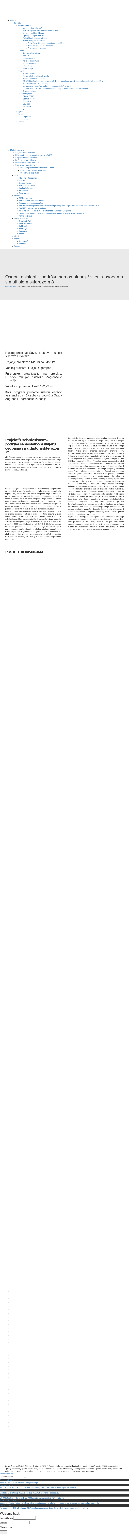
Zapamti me (7, 1527)
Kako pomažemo (52, 127)
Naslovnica (8, 286)
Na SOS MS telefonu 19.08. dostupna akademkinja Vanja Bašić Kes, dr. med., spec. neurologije (38, 1487)
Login (12, 1473)
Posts (8, 1473)
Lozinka (3, 1522)
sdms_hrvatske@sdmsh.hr (22, 127)
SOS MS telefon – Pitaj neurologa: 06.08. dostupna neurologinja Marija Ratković (32, 1498)
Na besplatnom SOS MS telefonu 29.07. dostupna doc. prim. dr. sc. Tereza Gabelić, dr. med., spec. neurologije (44, 1508)
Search (3, 1473)
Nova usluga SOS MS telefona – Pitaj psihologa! (19, 1482)
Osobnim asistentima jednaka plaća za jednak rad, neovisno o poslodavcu (29, 1492)
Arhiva (14, 286)
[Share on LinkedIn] (10, 1240)
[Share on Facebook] (6, 1240)
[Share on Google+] (8, 1240)
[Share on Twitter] (7, 1240)
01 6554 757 (23, 1278)
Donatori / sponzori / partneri (74, 127)
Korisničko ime (6, 1518)
